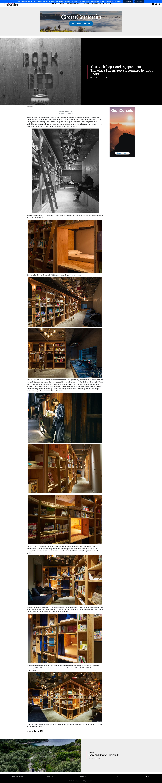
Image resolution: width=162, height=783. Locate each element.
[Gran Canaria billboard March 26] (81, 21)
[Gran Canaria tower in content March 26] (122, 132)
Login (147, 776)
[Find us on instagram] (156, 4)
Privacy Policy (50, 776)
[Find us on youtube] (153, 4)
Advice (86, 4)
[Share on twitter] (38, 731)
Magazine (108, 4)
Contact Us (83, 776)
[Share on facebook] (35, 731)
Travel (54, 4)
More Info (139, 1)
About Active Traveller (17, 776)
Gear (62, 4)
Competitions (74, 4)
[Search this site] (159, 4)
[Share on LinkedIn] (41, 731)
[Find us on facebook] (150, 4)
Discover (96, 4)
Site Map (115, 776)
